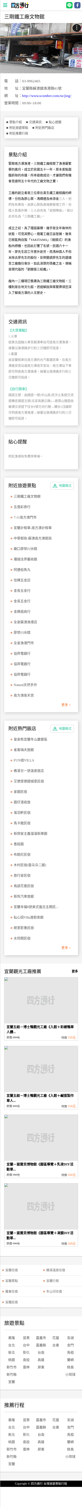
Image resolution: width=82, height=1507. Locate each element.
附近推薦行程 (18, 133)
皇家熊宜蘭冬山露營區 (30, 739)
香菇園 (19, 844)
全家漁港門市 (24, 643)
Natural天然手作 (25, 685)
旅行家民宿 (22, 875)
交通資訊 (35, 122)
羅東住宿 (11, 1291)
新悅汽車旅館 (24, 896)
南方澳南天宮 (24, 695)
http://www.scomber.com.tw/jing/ (46, 96)
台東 (55, 1345)
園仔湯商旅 (22, 802)
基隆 (11, 1338)
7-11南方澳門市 (25, 517)
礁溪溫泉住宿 (55, 1270)
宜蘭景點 (11, 1280)
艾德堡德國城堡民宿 (29, 781)
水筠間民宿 (22, 938)
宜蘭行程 (52, 1280)
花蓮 (55, 1338)
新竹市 (12, 1367)
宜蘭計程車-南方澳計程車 (33, 528)
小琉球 (70, 1374)
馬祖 (70, 1352)
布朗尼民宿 (22, 854)
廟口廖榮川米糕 (25, 549)
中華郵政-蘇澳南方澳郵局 (33, 538)
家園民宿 (20, 791)
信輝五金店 (22, 580)
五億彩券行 (22, 507)
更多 (75, 971)
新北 (11, 1352)
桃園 (11, 1360)
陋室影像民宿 (24, 928)
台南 (41, 1352)
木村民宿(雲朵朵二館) (30, 865)
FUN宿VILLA (24, 760)
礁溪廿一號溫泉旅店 (29, 771)
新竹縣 (12, 1374)
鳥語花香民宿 (24, 886)
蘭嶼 (70, 1360)
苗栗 (26, 1338)
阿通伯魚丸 (22, 570)
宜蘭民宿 (11, 1302)
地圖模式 (65, 485)
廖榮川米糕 (22, 632)
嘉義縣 (41, 1345)
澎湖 (70, 1338)
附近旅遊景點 (18, 127)
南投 (26, 1360)
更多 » (66, 705)
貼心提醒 (55, 122)
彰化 (26, 1352)
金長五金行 (22, 590)
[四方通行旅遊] (20, 7)
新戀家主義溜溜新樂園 (30, 833)
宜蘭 (11, 1382)
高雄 (41, 1360)
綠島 (70, 1367)
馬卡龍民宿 (22, 823)
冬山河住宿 (54, 1291)
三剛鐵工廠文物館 (27, 496)
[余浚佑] (41, 48)
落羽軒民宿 (22, 812)
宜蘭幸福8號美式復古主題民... (36, 907)
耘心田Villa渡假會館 (29, 917)
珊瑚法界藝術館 (25, 559)
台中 (26, 1345)
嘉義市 (41, 1338)
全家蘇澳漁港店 (25, 622)
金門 (70, 1345)
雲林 (26, 1367)
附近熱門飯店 (44, 127)
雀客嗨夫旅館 (24, 750)
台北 (11, 1345)
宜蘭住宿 (11, 1270)
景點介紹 (15, 122)
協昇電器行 (22, 653)
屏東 (41, 1367)
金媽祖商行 (22, 611)
